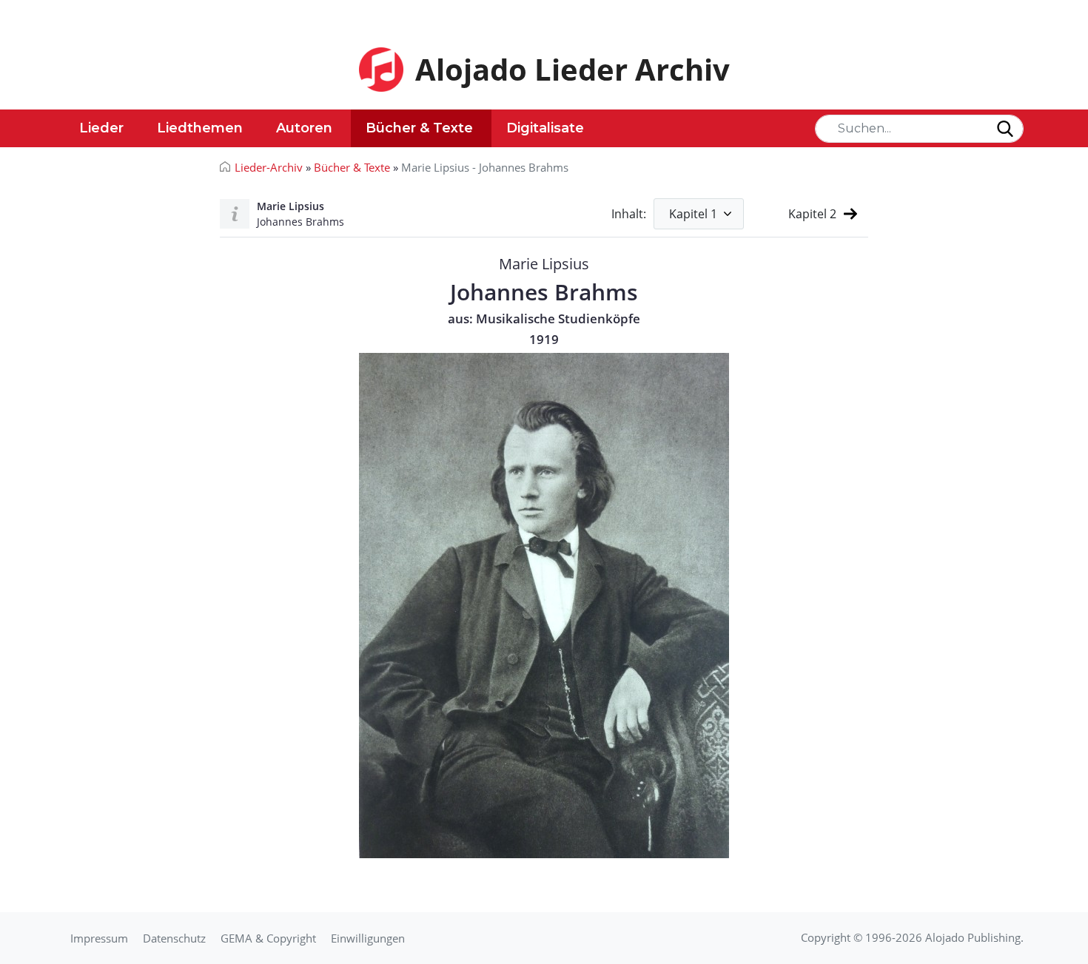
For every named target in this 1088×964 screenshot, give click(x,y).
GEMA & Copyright (268, 938)
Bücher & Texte (419, 128)
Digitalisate (545, 128)
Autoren (304, 128)
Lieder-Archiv (269, 167)
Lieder (101, 128)
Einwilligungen (368, 938)
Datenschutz (174, 938)
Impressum (99, 938)
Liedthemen (200, 128)
